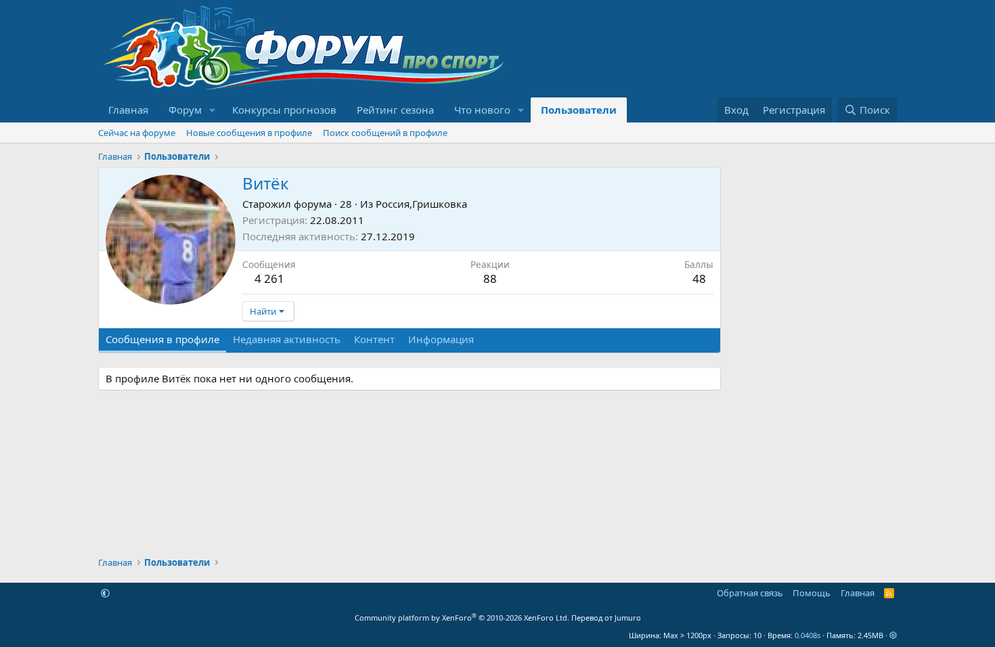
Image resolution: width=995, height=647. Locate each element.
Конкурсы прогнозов (284, 109)
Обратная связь (750, 593)
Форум (185, 109)
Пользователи (579, 109)
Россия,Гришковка (421, 203)
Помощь (812, 593)
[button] (212, 109)
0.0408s (807, 635)
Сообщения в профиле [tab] (162, 339)
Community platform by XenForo (462, 617)
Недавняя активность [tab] (286, 339)
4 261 (269, 278)
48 (699, 278)
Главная (128, 109)
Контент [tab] (374, 339)
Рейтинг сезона (395, 109)
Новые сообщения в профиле (249, 133)
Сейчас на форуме (136, 133)
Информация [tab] (441, 339)
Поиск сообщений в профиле (385, 133)
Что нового (482, 109)
